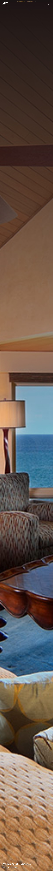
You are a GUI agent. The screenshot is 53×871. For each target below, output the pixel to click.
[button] (49, 4)
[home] (5, 4)
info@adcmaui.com (21, 1)
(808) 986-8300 (30, 1)
